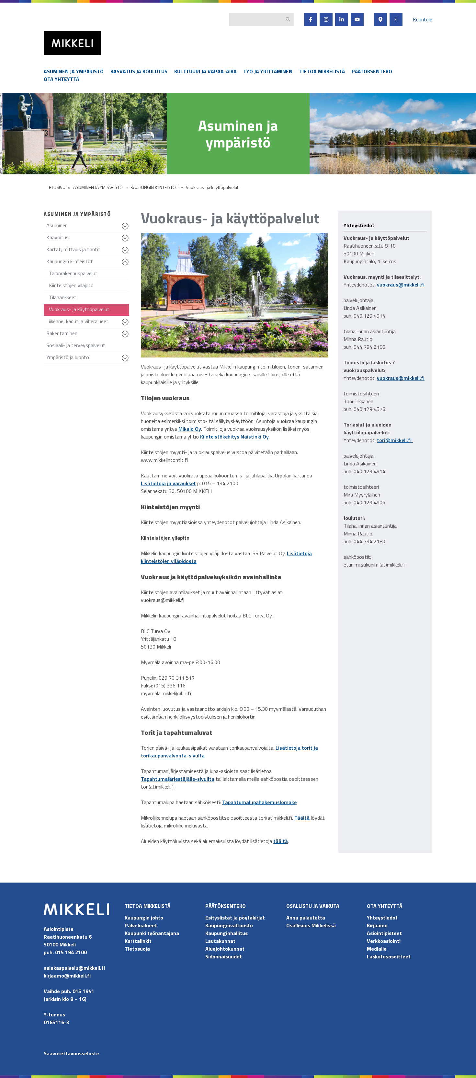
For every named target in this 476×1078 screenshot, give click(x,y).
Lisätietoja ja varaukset (168, 483)
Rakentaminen (87, 334)
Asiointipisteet (384, 933)
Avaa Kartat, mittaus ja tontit (126, 253)
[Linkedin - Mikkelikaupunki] (341, 19)
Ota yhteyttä (61, 79)
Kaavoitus (87, 238)
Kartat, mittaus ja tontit (87, 250)
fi (396, 19)
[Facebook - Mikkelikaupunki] (310, 19)
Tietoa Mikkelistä (322, 71)
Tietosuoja (137, 949)
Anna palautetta (305, 917)
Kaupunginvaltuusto (229, 925)
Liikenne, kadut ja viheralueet (87, 322)
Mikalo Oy (189, 429)
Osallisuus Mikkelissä (311, 925)
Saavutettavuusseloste (71, 1053)
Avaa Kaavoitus (126, 241)
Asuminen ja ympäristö (74, 71)
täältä (280, 841)
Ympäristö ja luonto (87, 358)
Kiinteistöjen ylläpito (71, 285)
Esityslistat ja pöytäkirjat (235, 917)
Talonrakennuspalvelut (73, 273)
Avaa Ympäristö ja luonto (126, 361)
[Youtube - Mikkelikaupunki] (357, 19)
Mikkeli (51, 56)
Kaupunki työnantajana (152, 933)
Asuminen (87, 226)
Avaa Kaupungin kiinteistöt (126, 265)
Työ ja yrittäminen (267, 71)
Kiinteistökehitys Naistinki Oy (234, 436)
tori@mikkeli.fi (395, 440)
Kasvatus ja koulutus (138, 71)
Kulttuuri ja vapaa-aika (205, 71)
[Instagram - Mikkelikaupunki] (326, 19)
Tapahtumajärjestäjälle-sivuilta (177, 779)
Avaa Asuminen (126, 229)
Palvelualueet (141, 925)
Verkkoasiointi (384, 941)
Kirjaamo (377, 925)
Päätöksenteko (372, 71)
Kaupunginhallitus (226, 933)
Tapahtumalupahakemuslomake (259, 802)
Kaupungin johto (144, 917)
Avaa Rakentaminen (126, 337)
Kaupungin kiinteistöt (87, 262)
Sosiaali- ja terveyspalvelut (75, 345)
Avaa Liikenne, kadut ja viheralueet (126, 325)
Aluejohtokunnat (224, 949)
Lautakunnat (220, 941)
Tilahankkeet (62, 297)
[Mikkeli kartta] (380, 19)
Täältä (302, 818)
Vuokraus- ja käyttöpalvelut (79, 309)
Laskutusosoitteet (389, 956)
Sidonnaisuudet (223, 956)
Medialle (377, 949)
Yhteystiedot (382, 917)
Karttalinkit (138, 941)
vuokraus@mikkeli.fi (401, 284)
